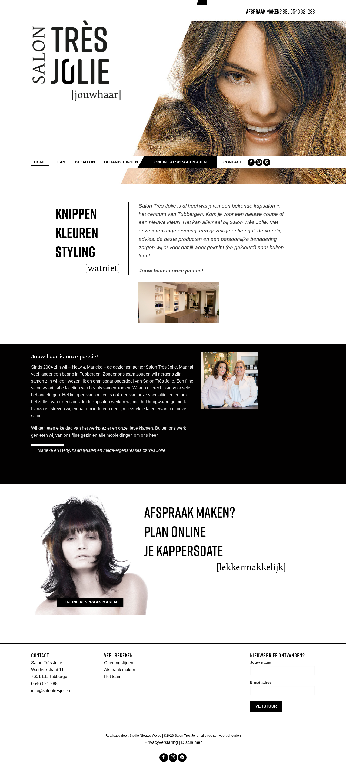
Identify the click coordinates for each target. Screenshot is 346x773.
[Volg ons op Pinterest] (266, 162)
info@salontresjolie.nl (52, 690)
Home (40, 162)
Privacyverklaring (161, 742)
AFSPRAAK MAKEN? (264, 11)
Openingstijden (118, 662)
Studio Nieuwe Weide (145, 736)
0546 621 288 (44, 683)
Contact (232, 162)
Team (60, 162)
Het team (112, 676)
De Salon (85, 162)
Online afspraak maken (180, 162)
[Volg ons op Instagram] (258, 162)
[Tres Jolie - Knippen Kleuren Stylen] (76, 60)
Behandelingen (121, 162)
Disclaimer (191, 742)
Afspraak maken (119, 669)
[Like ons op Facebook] (251, 162)
